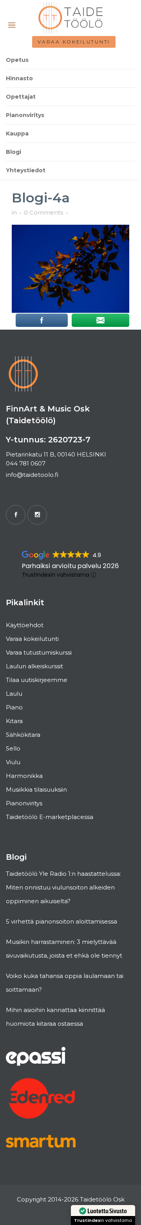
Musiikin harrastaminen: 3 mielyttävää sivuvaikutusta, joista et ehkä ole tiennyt (64, 948)
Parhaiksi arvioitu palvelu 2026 (70, 565)
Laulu (14, 693)
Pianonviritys (24, 803)
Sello (13, 748)
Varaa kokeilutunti (74, 42)
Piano (14, 707)
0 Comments (43, 212)
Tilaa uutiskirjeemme (36, 680)
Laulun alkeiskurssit (34, 666)
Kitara (14, 721)
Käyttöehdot (24, 625)
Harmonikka (24, 775)
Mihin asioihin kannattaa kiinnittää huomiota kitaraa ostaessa (55, 1016)
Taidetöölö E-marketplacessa (49, 817)
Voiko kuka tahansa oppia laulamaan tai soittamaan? (64, 982)
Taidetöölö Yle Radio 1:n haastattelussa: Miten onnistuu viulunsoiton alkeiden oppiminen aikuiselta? (63, 887)
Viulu (13, 762)
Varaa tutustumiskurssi (39, 652)
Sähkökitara (23, 734)
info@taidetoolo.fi (32, 474)
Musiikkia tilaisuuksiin (36, 789)
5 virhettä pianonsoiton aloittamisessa (61, 921)
